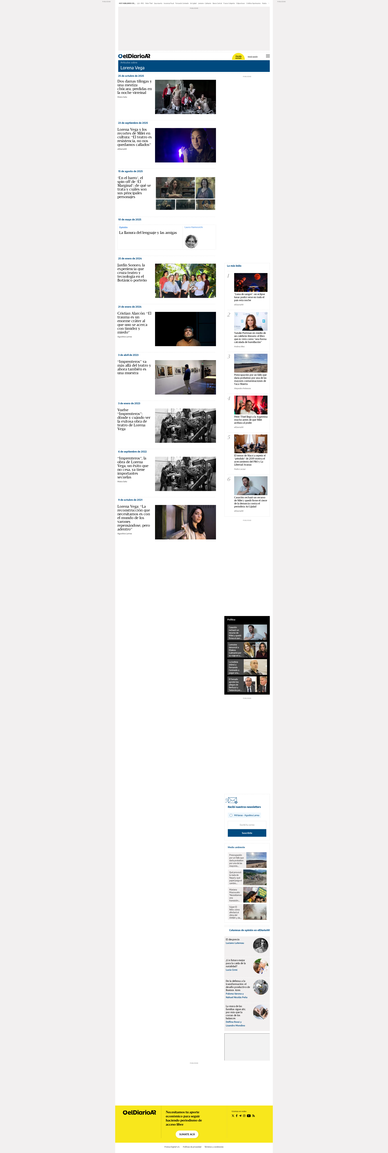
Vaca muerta (158, 3)
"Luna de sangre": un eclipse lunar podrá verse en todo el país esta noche (249, 297)
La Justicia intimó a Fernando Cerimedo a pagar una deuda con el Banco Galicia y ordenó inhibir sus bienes (235, 667)
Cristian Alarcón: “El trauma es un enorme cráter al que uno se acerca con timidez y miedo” (134, 323)
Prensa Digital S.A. (172, 1147)
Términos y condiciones (214, 1147)
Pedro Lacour (240, 469)
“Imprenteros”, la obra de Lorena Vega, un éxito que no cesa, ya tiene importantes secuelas (132, 467)
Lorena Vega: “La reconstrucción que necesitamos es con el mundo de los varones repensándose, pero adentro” (133, 518)
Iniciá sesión (253, 57)
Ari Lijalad (193, 3)
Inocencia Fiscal (169, 3)
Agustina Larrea (124, 336)
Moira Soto (122, 97)
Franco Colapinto (229, 3)
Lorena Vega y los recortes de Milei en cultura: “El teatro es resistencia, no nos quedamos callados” (134, 137)
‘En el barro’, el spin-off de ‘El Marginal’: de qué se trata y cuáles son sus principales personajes (134, 187)
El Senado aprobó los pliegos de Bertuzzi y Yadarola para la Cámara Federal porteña (235, 685)
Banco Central (217, 3)
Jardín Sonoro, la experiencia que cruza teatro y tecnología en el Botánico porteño (132, 273)
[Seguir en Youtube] (249, 1115)
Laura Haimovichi (194, 227)
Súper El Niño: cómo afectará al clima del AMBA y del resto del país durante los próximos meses (235, 912)
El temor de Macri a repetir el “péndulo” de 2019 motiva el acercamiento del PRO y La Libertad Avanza (250, 460)
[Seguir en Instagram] (244, 1115)
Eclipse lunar (240, 3)
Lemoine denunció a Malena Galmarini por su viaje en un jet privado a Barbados (235, 650)
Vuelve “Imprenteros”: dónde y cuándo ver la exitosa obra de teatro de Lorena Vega (133, 419)
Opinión (123, 227)
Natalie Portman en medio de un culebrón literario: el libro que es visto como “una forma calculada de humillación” (250, 337)
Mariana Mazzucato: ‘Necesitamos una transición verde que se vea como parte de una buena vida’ (235, 895)
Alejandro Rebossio (242, 388)
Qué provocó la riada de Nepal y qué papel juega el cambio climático (235, 878)
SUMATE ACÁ (187, 1134)
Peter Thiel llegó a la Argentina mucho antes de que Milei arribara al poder (251, 419)
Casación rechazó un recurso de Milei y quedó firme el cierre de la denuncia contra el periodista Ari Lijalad (250, 502)
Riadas (264, 3)
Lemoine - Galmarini (204, 3)
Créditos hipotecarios (253, 3)
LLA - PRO (140, 3)
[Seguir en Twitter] (233, 1115)
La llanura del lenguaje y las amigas (148, 232)
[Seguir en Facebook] (236, 1115)
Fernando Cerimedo (182, 3)
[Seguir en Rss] (253, 1115)
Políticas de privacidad (192, 1147)
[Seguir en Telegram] (240, 1115)
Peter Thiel (148, 3)
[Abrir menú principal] (268, 56)
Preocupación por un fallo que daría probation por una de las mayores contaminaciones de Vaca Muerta (250, 379)
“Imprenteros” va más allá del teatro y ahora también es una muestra (134, 367)
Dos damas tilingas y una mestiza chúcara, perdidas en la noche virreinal (134, 87)
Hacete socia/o (238, 57)
